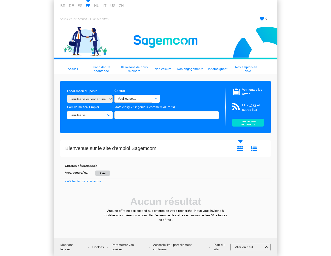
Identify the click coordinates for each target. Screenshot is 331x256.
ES (79, 6)
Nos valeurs (162, 69)
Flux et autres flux (251, 107)
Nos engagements (190, 69)
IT (105, 6)
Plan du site (219, 247)
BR (63, 6)
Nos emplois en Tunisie (246, 69)
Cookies (98, 247)
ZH (121, 6)
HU (97, 6)
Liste (253, 148)
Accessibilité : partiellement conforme (172, 247)
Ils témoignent (217, 69)
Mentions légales (66, 247)
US (113, 6)
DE (71, 6)
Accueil (82, 19)
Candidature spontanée (101, 69)
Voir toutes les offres (252, 92)
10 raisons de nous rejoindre (134, 69)
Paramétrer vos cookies (123, 247)
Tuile (240, 148)
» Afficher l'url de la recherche (83, 181)
